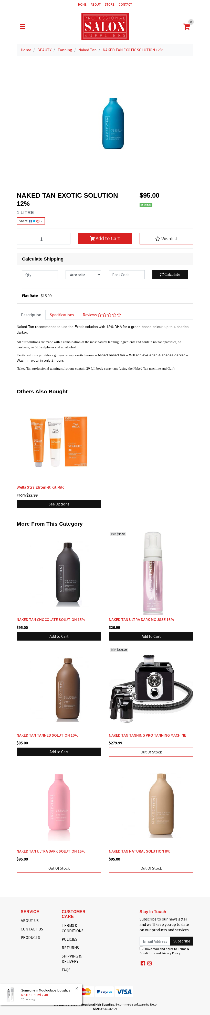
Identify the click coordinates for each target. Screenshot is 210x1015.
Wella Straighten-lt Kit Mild (41, 487)
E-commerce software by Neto (136, 1004)
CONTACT (125, 4)
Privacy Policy (171, 953)
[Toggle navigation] (22, 26)
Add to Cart (107, 238)
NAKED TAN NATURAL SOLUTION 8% (140, 851)
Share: (24, 221)
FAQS (66, 969)
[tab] (31, 315)
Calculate (172, 274)
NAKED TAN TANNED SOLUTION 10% (47, 735)
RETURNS (70, 947)
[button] (166, 238)
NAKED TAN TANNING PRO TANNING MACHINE (147, 735)
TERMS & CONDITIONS (72, 928)
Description (31, 314)
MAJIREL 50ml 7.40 (34, 995)
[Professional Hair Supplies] (105, 26)
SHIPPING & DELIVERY (71, 958)
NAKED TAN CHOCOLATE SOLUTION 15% (51, 619)
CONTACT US (32, 928)
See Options (59, 503)
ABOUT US (30, 920)
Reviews (90, 314)
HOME (82, 4)
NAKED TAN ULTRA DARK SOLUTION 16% (51, 851)
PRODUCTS (30, 937)
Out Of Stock (151, 751)
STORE (109, 4)
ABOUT (96, 4)
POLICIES (69, 939)
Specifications (62, 314)
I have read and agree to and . (164, 951)
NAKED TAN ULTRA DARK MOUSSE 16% (141, 619)
